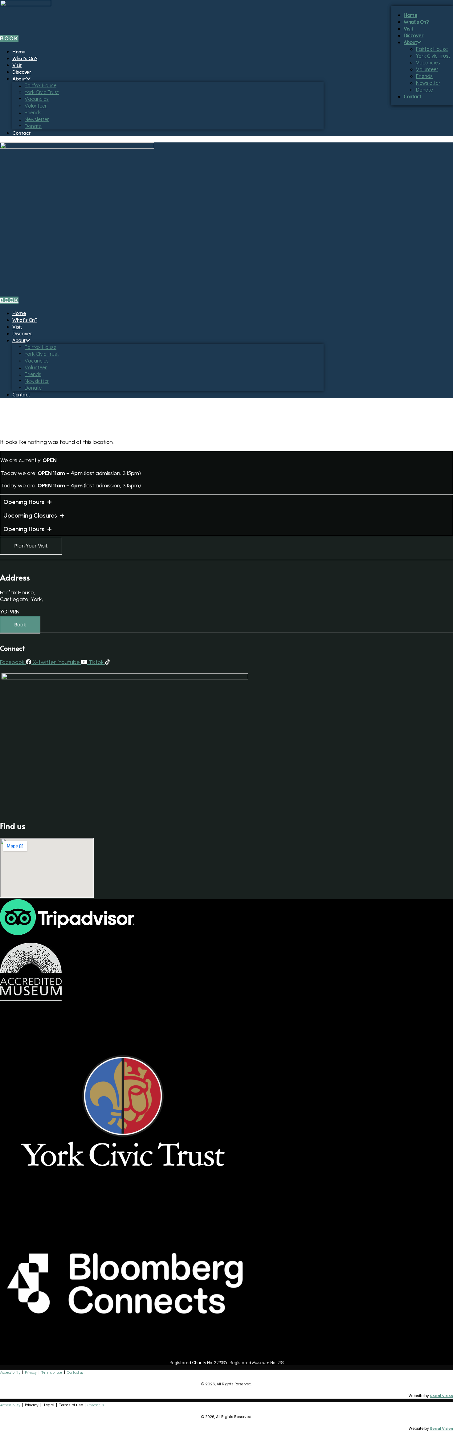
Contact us (75, 1372)
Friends (33, 112)
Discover (21, 72)
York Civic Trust (42, 92)
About (19, 79)
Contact (21, 133)
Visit (17, 65)
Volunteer (36, 106)
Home (18, 52)
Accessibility (10, 1372)
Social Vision (441, 1396)
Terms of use (51, 1372)
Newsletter (37, 119)
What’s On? (24, 58)
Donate (33, 126)
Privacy (31, 1372)
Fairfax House (40, 85)
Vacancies (37, 99)
